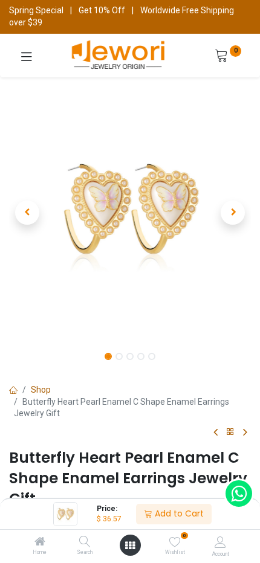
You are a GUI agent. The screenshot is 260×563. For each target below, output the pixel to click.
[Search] (85, 542)
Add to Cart (178, 513)
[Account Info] (220, 542)
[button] (27, 212)
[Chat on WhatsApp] (239, 493)
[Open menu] (130, 545)
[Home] (39, 542)
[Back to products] (230, 432)
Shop (41, 389)
